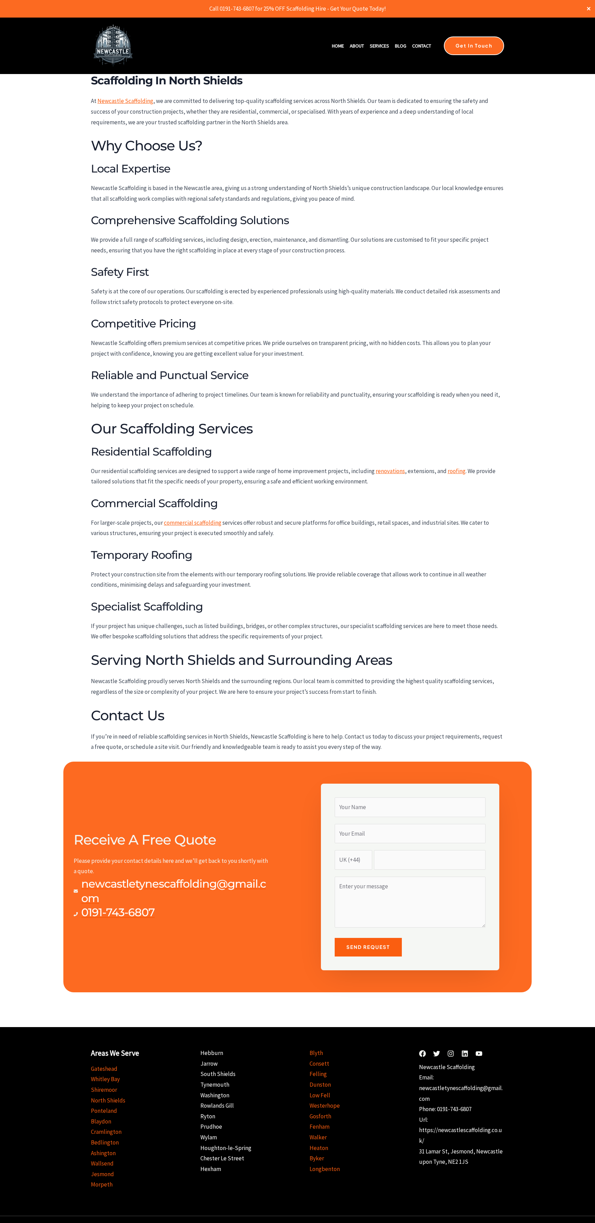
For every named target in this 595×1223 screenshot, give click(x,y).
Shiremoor (104, 1090)
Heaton (319, 1148)
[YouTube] (479, 1053)
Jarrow (209, 1063)
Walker (318, 1137)
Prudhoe (211, 1126)
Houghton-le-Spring (225, 1148)
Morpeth (102, 1184)
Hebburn (211, 1053)
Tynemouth (214, 1084)
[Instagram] (450, 1053)
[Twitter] (436, 1053)
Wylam (208, 1137)
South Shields (218, 1074)
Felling (318, 1074)
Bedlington (105, 1142)
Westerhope (325, 1105)
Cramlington (106, 1132)
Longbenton (325, 1169)
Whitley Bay (105, 1079)
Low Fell (320, 1095)
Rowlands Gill (217, 1105)
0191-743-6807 (454, 1109)
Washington (214, 1095)
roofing (457, 471)
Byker (317, 1158)
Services (379, 46)
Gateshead (104, 1069)
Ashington (103, 1153)
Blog (400, 46)
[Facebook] (422, 1053)
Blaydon (101, 1121)
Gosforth (320, 1116)
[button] (474, 45)
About (357, 46)
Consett (319, 1063)
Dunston (320, 1084)
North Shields (108, 1100)
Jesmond (102, 1174)
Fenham (320, 1126)
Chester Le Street (222, 1158)
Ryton (207, 1116)
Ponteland (104, 1111)
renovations (390, 471)
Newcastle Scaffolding (125, 101)
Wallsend (102, 1163)
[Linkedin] (464, 1053)
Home (338, 46)
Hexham (210, 1169)
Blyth (316, 1053)
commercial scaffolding (192, 522)
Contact (421, 46)
